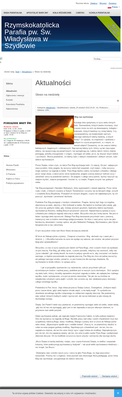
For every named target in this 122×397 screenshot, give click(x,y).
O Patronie (10, 174)
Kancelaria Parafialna (15, 104)
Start (17, 72)
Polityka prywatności (15, 183)
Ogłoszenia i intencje (15, 95)
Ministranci (10, 170)
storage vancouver (116, 68)
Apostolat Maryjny (37, 13)
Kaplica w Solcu (13, 179)
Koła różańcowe (62, 13)
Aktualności (27, 72)
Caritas (80, 13)
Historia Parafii (12, 165)
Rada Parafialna (13, 13)
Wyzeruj (103, 3)
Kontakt (9, 100)
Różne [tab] (6, 156)
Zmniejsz (112, 3)
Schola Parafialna (99, 13)
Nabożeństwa (12, 109)
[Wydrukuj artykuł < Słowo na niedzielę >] (118, 101)
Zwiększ (93, 3)
